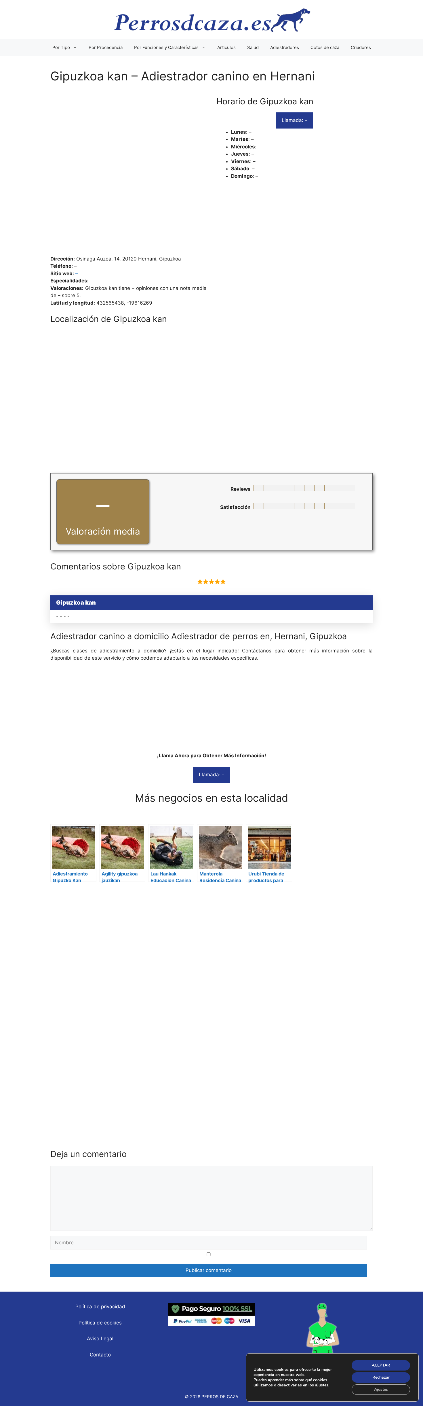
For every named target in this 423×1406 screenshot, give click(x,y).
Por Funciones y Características (166, 47)
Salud (253, 47)
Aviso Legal (100, 1338)
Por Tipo (61, 47)
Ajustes (381, 1389)
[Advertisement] (211, 172)
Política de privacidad (100, 1306)
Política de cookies (100, 1323)
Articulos (226, 47)
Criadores (361, 47)
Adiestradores (284, 47)
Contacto (100, 1355)
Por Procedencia (106, 47)
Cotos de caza (324, 47)
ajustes (321, 1385)
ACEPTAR (381, 1365)
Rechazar (381, 1377)
